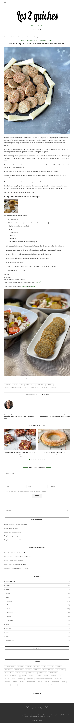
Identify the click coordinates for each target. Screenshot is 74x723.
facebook (33, 286)
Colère (38, 589)
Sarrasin (53, 387)
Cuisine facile (9, 672)
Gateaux (38, 675)
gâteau (46, 675)
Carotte (50, 666)
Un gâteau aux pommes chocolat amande (14, 540)
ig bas (7, 678)
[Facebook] (27, 707)
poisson (7, 681)
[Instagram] (35, 29)
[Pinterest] (38, 29)
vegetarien (37, 684)
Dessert (24, 675)
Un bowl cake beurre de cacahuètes (17, 564)
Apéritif (7, 384)
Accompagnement (38, 581)
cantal (15, 384)
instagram (25, 286)
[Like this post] (40, 394)
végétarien (53, 684)
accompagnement (10, 666)
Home (5, 37)
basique (38, 605)
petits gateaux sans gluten (13, 387)
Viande (45, 684)
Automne (36, 666)
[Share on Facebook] (42, 394)
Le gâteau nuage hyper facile (54, 452)
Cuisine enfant (60, 669)
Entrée (38, 597)
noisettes (20, 678)
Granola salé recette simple (11, 528)
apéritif (38, 282)
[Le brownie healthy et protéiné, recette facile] (20, 439)
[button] (6, 444)
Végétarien (38, 620)
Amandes (20, 666)
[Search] (69, 2)
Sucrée (38, 616)
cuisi (21, 384)
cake (43, 666)
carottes (58, 666)
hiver (60, 675)
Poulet (22, 681)
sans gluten (44, 387)
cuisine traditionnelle (11, 675)
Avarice (13, 37)
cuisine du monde (48, 669)
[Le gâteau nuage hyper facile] (54, 439)
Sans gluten (38, 612)
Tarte (6, 684)
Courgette (37, 669)
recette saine (31, 681)
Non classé (38, 628)
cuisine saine (42, 672)
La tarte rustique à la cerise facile (12, 532)
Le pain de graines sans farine (15, 560)
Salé (38, 609)
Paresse (38, 636)
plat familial (59, 678)
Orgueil (38, 632)
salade (47, 681)
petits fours (30, 678)
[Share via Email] (48, 394)
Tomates (14, 684)
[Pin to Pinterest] (46, 394)
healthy (53, 675)
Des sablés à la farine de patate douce (17, 553)
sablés (26, 387)
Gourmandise (38, 601)
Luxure (38, 624)
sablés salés (34, 387)
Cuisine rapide (29, 384)
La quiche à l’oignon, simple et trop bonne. (15, 536)
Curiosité (38, 593)
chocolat (28, 669)
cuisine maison (20, 672)
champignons (19, 669)
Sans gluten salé (38, 640)
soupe (63, 681)
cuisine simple (40, 384)
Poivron (15, 681)
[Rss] (40, 29)
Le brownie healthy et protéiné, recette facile (15, 524)
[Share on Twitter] (44, 395)
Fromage (49, 384)
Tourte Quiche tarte (25, 684)
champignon (8, 669)
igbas (13, 678)
